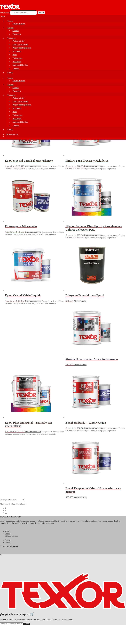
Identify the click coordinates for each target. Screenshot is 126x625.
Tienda (7, 531)
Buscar (41, 13)
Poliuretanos (17, 58)
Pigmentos (17, 34)
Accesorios (17, 51)
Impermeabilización (20, 65)
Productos (11, 38)
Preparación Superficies (22, 48)
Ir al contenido (19, 2)
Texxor (10, 21)
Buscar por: (4, 13)
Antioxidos (17, 62)
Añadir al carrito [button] (80, 301)
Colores (11, 28)
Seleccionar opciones (33, 166)
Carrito (10, 72)
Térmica (16, 68)
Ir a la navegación (7, 2)
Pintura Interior (18, 41)
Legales (8, 540)
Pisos (15, 55)
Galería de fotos (19, 24)
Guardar (26, 624)
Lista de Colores (11, 536)
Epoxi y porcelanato (20, 44)
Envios (7, 542)
